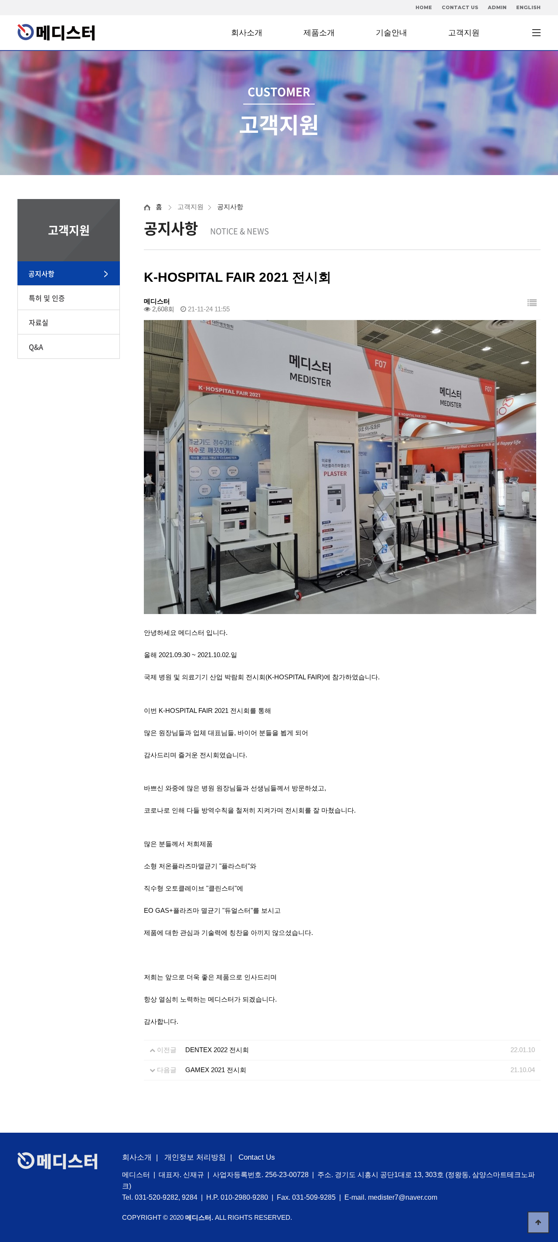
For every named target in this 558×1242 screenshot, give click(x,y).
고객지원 (464, 32)
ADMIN (497, 7)
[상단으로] (538, 1222)
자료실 (38, 322)
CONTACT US (460, 7)
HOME (423, 7)
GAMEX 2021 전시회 (215, 1069)
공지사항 (41, 273)
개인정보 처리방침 (195, 1157)
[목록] (532, 302)
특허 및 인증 (47, 298)
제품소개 (319, 32)
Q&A (36, 346)
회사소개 (246, 32)
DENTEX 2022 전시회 (217, 1049)
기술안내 (391, 32)
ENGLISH (528, 7)
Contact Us (256, 1157)
